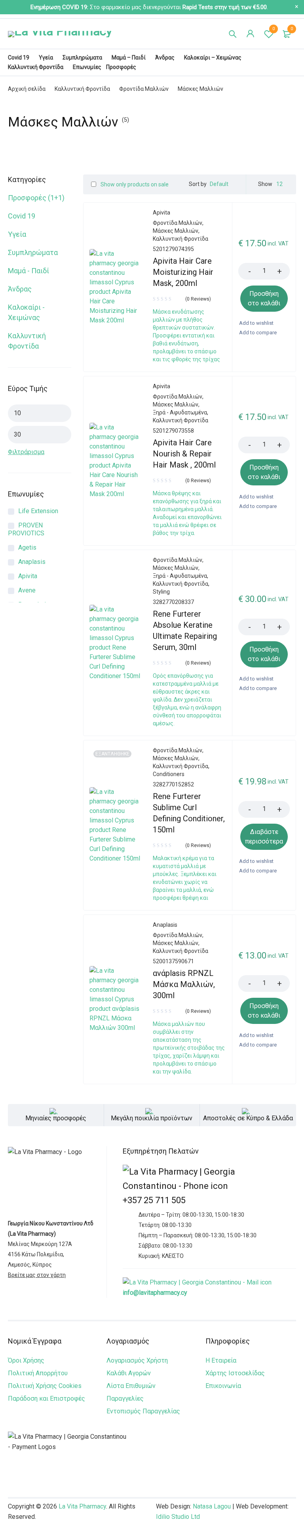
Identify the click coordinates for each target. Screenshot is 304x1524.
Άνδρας (20, 289)
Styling (161, 592)
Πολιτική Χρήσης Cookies (45, 1386)
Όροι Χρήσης (26, 1360)
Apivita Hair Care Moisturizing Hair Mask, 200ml (183, 272)
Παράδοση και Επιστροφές (46, 1398)
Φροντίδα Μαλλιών (144, 89)
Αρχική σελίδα (27, 89)
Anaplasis (32, 562)
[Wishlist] (256, 323)
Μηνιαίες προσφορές (55, 1118)
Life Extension (38, 511)
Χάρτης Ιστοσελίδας (235, 1373)
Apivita (27, 576)
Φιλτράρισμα (26, 452)
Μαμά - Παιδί (28, 270)
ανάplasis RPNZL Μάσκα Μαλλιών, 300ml (184, 984)
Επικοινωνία (223, 1386)
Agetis (27, 547)
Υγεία (17, 234)
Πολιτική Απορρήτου (38, 1373)
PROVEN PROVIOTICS (26, 529)
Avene (27, 590)
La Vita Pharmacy (82, 1506)
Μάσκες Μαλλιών (175, 231)
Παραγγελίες (125, 1398)
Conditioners (168, 774)
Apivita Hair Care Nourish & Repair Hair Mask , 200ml (184, 454)
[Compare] (257, 333)
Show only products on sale (134, 184)
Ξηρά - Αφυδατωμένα (180, 412)
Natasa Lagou (212, 1506)
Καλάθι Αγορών (128, 1373)
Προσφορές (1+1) (36, 198)
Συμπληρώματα (33, 252)
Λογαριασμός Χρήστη (137, 1360)
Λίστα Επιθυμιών (131, 1386)
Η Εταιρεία (220, 1360)
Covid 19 (21, 216)
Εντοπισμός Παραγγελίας (143, 1411)
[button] (264, 299)
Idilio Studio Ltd (178, 1516)
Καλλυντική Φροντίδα (82, 89)
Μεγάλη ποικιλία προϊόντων (151, 1118)
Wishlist (273, 28)
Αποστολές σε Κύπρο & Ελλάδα (248, 1118)
